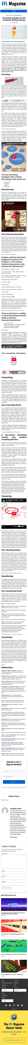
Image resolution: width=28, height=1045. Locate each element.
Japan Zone (4, 985)
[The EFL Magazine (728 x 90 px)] (14, 101)
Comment (4, 853)
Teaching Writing (17, 15)
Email (3, 876)
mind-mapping (19, 530)
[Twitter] (6, 1005)
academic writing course (16, 113)
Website (3, 881)
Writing (2, 664)
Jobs (15, 985)
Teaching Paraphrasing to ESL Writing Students (11, 573)
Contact (15, 987)
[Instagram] (14, 1005)
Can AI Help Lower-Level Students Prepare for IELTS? (12, 934)
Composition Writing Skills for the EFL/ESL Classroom (12, 310)
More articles (13, 837)
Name (3, 870)
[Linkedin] (18, 1005)
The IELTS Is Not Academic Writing (8, 128)
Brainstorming (4, 192)
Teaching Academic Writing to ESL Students (10, 432)
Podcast (3, 997)
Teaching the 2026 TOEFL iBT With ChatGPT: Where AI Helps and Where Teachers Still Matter (13, 913)
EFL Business (4, 995)
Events (3, 993)
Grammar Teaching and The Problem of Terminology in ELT (14, 954)
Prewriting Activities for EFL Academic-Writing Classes (14, 19)
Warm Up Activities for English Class (9, 254)
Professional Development (7, 983)
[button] (13, 11)
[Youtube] (22, 1005)
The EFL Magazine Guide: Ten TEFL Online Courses (12, 974)
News (3, 980)
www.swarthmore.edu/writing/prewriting (15, 744)
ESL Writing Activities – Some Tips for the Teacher (11, 634)
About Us (4, 987)
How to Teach (9, 15)
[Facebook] (10, 1005)
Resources (16, 980)
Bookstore (16, 983)
